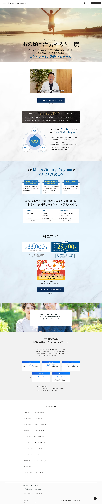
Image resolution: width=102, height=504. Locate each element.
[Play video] (51, 81)
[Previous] (4, 317)
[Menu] (4, 3)
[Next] (97, 317)
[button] (85, 3)
